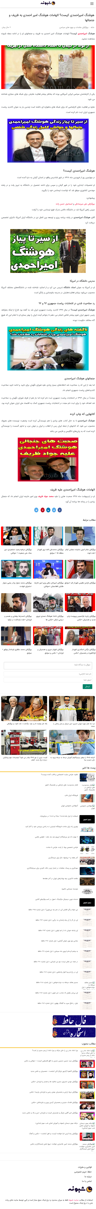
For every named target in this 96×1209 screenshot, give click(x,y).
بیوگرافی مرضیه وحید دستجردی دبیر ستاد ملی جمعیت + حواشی (18, 551)
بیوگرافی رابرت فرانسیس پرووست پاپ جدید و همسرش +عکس (81, 618)
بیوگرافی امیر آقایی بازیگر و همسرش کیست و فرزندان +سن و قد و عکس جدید (50, 1113)
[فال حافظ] (74, 1025)
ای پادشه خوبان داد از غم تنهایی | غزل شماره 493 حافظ (58, 930)
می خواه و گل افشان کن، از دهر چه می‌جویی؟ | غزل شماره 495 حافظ (53, 910)
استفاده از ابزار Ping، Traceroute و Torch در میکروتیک (59, 816)
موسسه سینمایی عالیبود (70, 889)
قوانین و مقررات (85, 1167)
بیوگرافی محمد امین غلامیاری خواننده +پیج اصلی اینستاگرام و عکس (54, 1144)
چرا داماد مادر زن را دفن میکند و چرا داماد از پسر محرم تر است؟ (55, 1050)
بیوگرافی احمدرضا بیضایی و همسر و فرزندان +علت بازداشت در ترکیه (18, 618)
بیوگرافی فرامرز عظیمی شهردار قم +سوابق (80, 583)
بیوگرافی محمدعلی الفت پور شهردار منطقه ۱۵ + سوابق (50, 551)
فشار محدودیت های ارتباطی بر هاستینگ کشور (61, 785)
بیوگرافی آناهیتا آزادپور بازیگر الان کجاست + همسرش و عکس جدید (54, 1071)
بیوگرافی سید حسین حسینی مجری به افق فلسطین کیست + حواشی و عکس (51, 1061)
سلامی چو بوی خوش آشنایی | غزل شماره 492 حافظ (59, 941)
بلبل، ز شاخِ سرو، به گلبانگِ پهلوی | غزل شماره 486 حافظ (58, 1003)
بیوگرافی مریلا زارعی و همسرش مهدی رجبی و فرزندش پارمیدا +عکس (54, 1092)
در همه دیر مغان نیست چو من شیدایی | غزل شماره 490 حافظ (56, 962)
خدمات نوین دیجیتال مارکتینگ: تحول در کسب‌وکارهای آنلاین (56, 899)
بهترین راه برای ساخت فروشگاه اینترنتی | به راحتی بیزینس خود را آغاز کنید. (51, 826)
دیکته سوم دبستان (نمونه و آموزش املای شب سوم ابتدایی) (57, 1123)
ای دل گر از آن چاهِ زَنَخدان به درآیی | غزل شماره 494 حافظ (57, 920)
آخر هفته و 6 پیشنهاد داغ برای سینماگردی (63, 858)
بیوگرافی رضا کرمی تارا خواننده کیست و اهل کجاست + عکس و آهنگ (53, 1133)
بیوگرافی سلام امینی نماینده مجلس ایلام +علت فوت (80, 551)
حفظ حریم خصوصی (83, 1171)
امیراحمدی (82, 33)
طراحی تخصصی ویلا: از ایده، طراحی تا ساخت (62, 847)
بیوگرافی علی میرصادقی (85, 204)
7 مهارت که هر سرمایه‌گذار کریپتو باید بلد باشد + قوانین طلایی (56, 837)
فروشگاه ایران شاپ (71, 795)
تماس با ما (87, 1181)
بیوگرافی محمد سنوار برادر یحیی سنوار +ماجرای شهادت (17, 585)
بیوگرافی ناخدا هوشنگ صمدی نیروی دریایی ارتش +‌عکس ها (50, 618)
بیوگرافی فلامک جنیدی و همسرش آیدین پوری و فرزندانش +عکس (54, 1102)
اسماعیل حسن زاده (64, 204)
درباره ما (88, 1176)
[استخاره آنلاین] (74, 1037)
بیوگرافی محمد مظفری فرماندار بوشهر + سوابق (17, 651)
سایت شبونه (73, 1200)
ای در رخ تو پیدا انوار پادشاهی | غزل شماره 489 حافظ (59, 972)
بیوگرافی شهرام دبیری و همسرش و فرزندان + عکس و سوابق (51, 651)
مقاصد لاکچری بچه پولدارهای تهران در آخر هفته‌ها (60, 878)
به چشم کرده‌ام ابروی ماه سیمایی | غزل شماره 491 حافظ (58, 951)
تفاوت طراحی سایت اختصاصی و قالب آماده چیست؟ (59, 774)
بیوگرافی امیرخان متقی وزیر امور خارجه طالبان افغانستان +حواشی (49, 585)
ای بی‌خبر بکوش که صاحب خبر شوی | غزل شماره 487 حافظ (56, 993)
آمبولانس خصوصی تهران (69, 806)
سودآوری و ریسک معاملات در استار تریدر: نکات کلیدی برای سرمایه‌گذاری (52, 868)
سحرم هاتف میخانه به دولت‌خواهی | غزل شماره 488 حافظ (57, 982)
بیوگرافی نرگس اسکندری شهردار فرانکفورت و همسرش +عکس (84, 651)
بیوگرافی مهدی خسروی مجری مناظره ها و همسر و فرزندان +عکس (54, 1081)
